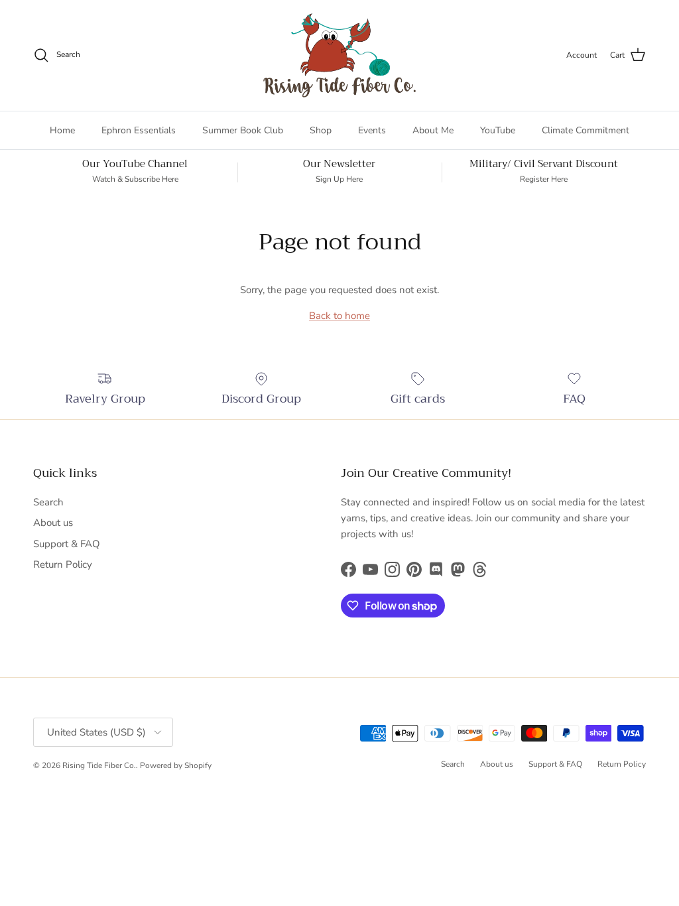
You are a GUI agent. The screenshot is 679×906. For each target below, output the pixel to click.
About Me (433, 130)
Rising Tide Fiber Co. (99, 765)
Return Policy (62, 564)
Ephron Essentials (138, 130)
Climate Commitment (585, 130)
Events (372, 130)
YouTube (497, 130)
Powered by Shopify (176, 765)
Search (48, 502)
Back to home (339, 315)
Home (62, 130)
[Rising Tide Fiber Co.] (339, 55)
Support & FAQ (66, 543)
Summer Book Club (242, 130)
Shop (321, 130)
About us (53, 522)
